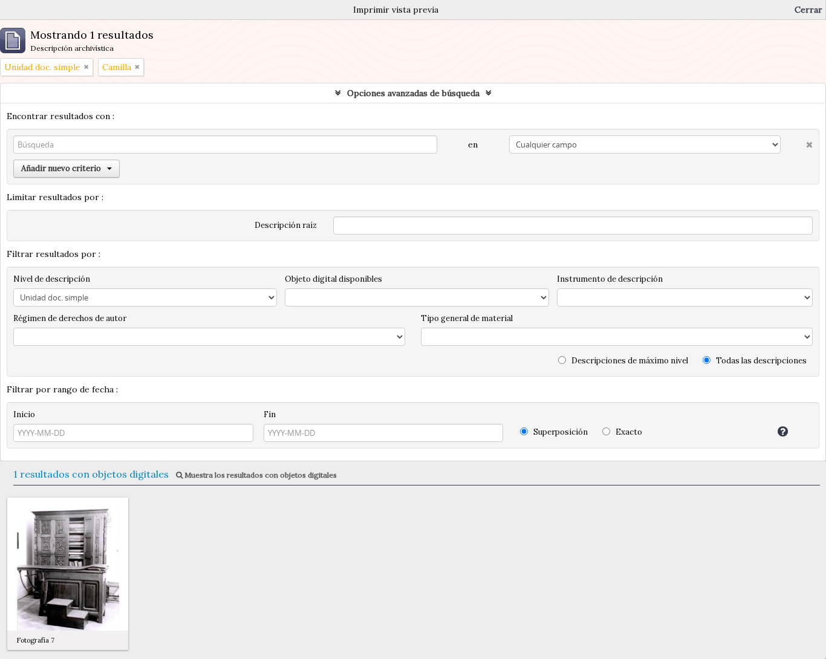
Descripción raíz (286, 225)
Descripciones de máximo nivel (629, 360)
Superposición (560, 432)
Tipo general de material (467, 318)
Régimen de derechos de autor (69, 318)
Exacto (628, 432)
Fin (270, 414)
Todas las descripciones (760, 360)
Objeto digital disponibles (333, 279)
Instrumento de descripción (610, 279)
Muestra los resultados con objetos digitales (260, 474)
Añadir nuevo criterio (61, 168)
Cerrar (808, 9)
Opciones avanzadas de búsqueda (413, 93)
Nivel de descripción (51, 279)
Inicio (24, 414)
